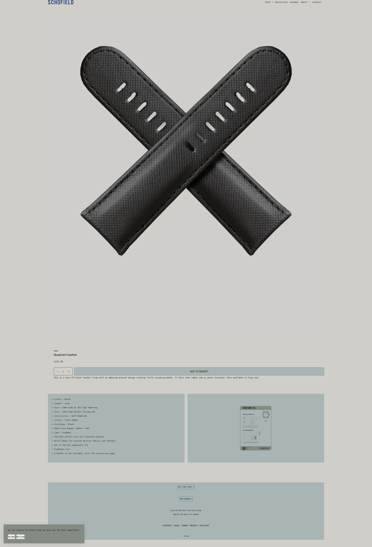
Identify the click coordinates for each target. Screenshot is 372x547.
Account (204, 525)
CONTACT (316, 2)
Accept (11, 537)
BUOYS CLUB (281, 2)
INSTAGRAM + (186, 499)
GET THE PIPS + (186, 487)
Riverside (196, 510)
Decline (20, 537)
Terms (184, 525)
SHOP (267, 2)
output (196, 514)
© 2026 (186, 536)
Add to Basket (199, 371)
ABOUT (304, 2)
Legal (177, 525)
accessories (102, 453)
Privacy (194, 525)
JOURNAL (294, 2)
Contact (167, 525)
